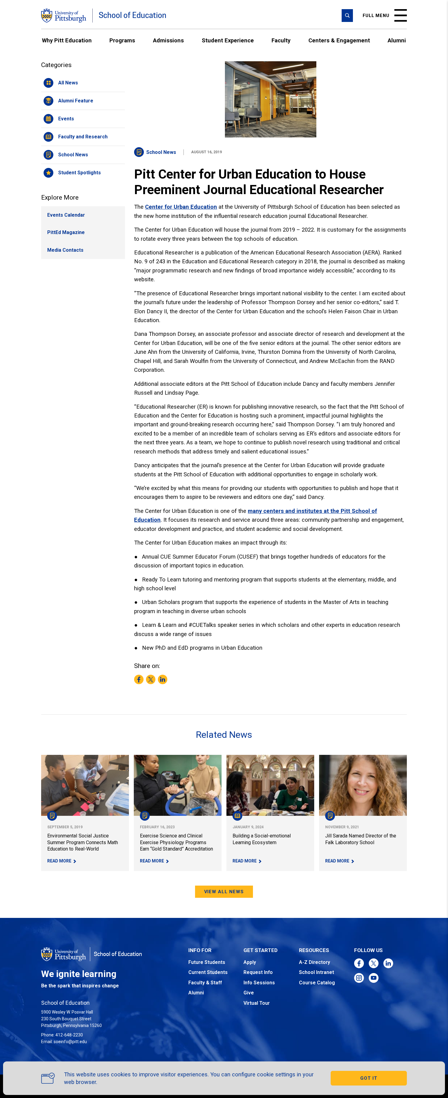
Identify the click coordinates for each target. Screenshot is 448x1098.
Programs (122, 40)
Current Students (208, 972)
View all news (224, 891)
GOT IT (368, 1078)
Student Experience (228, 40)
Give (249, 993)
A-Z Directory (314, 962)
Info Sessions (259, 983)
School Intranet (316, 972)
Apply (250, 962)
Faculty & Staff (205, 983)
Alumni (397, 40)
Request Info (258, 972)
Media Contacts (65, 250)
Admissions (168, 40)
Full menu (376, 15)
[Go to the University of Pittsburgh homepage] (63, 16)
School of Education (132, 15)
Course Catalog (317, 983)
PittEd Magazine (66, 232)
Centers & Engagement (339, 40)
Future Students (206, 962)
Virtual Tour (257, 1003)
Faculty (281, 40)
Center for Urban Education (181, 207)
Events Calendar (66, 215)
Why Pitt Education (67, 40)
